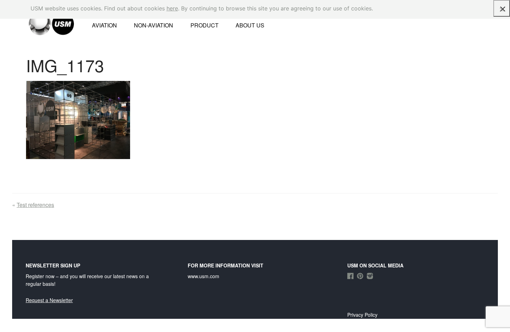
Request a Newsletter (49, 300)
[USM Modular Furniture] (42, 23)
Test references (35, 205)
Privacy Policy (362, 314)
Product (204, 25)
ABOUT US (250, 25)
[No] (501, 9)
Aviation (104, 25)
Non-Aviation (153, 25)
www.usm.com (203, 276)
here (172, 8)
